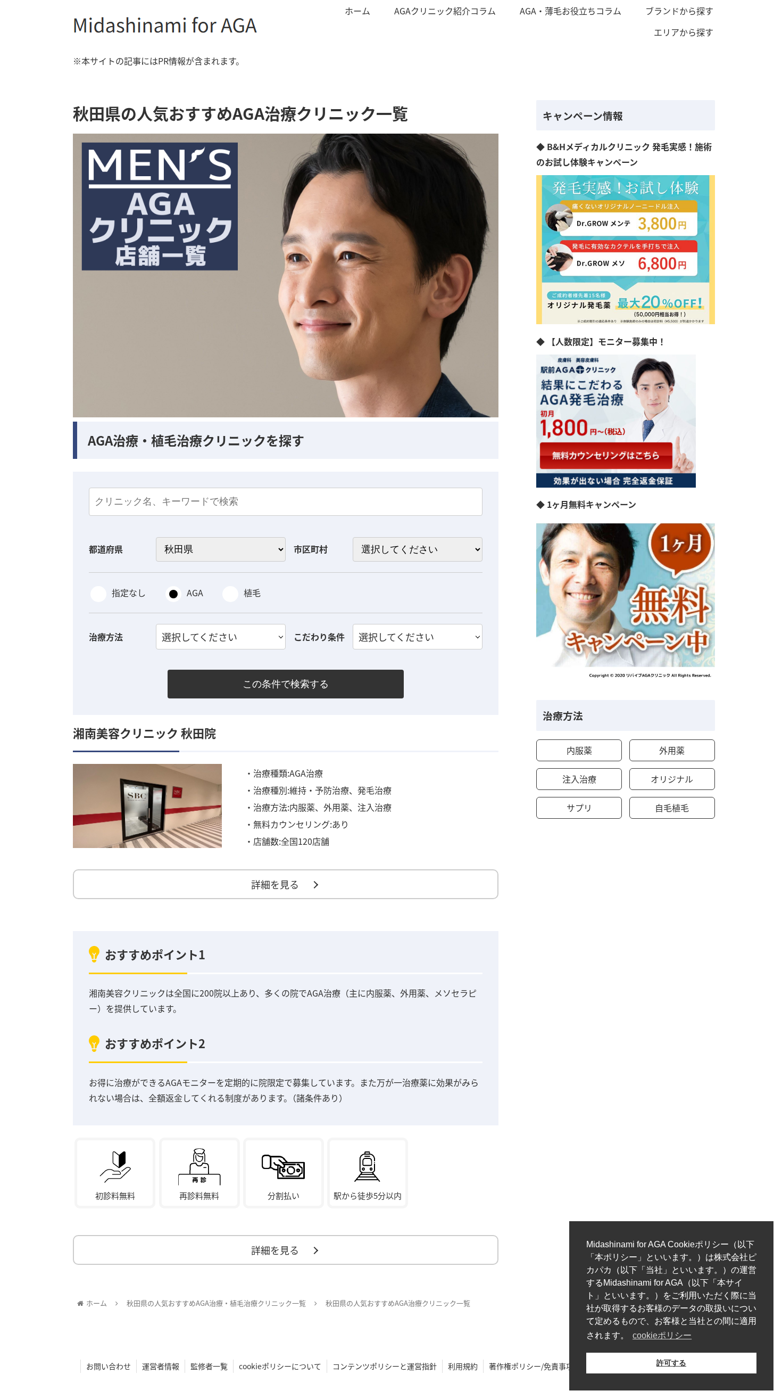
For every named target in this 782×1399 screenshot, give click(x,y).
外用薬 (672, 750)
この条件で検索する (286, 684)
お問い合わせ (108, 1366)
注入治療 (579, 778)
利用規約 (463, 1366)
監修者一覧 (209, 1366)
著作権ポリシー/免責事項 (531, 1366)
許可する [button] (671, 1363)
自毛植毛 (672, 807)
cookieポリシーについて (280, 1366)
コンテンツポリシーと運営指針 (384, 1366)
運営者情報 (160, 1366)
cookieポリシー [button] (662, 1335)
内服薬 (579, 750)
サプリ (579, 807)
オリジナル (672, 778)
